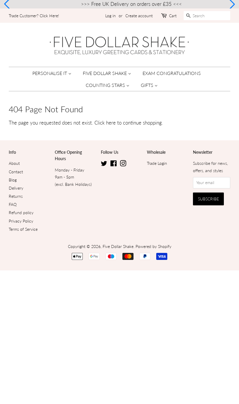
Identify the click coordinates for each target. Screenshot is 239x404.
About (14, 163)
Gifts (147, 85)
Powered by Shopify (153, 246)
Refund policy (21, 212)
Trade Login (157, 163)
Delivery (16, 188)
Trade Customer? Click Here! (34, 15)
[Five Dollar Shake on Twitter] (104, 164)
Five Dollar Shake (105, 73)
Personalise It (50, 73)
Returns (16, 196)
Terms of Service (23, 229)
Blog (13, 179)
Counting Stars (106, 85)
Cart (173, 15)
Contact (16, 171)
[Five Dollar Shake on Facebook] (113, 164)
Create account (139, 15)
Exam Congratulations (172, 73)
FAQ (13, 204)
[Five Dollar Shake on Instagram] (123, 164)
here (111, 123)
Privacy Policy (21, 220)
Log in (110, 15)
